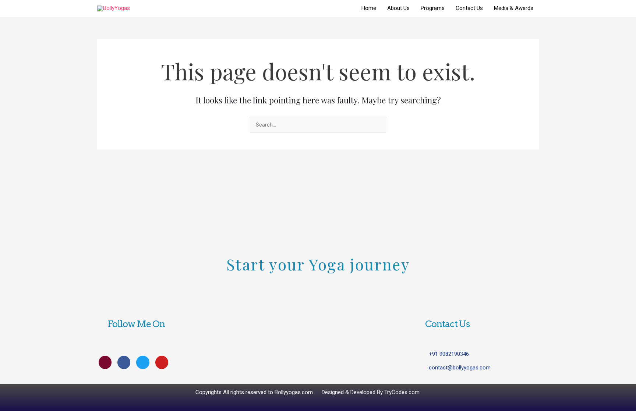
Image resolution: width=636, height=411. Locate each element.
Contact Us (469, 8)
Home (368, 8)
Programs (433, 8)
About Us (398, 8)
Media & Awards (513, 8)
